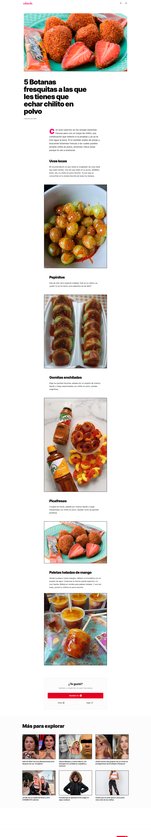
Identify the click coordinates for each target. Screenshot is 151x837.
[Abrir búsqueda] (121, 3)
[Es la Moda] (28, 3)
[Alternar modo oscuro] (126, 3)
